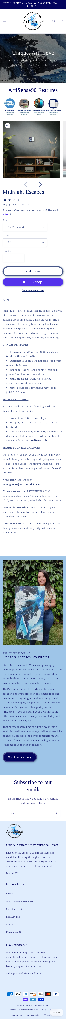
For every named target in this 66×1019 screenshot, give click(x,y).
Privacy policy (34, 1015)
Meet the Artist (14, 909)
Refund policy (16, 1015)
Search (9, 893)
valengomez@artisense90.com (21, 484)
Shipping (6, 204)
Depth (6, 235)
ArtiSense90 (31, 1006)
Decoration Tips (14, 932)
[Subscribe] (56, 813)
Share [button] (10, 300)
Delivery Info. (13, 916)
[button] (4, 21)
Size (5, 220)
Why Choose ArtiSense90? (20, 901)
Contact (10, 924)
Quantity (7, 251)
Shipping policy (50, 1010)
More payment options (33, 290)
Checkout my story (20, 757)
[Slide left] (25, 184)
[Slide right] (40, 184)
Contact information (29, 1010)
